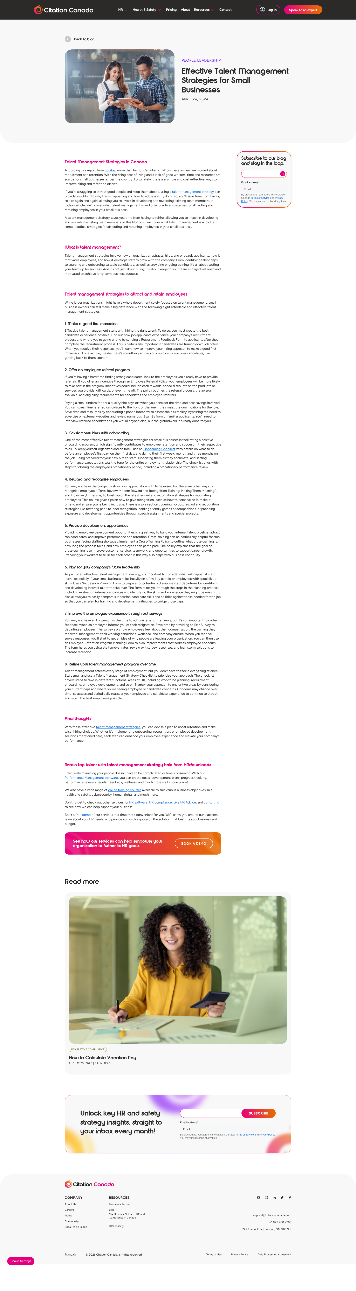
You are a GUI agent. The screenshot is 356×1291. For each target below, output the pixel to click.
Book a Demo (193, 843)
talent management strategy (193, 192)
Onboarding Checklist (159, 449)
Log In (272, 10)
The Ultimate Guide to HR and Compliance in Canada (127, 1216)
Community (72, 1221)
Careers (69, 1209)
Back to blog (84, 39)
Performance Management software (91, 778)
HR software (138, 802)
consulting (211, 802)
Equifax (110, 170)
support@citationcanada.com (272, 1215)
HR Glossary (116, 1226)
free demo (83, 815)
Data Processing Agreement (274, 1254)
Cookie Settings (21, 1261)
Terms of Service (260, 197)
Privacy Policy (267, 1134)
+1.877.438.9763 (280, 1222)
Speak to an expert (303, 10)
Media (68, 1215)
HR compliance (160, 802)
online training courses (124, 790)
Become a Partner (119, 1204)
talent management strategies (118, 727)
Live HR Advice (184, 802)
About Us (70, 1204)
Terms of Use (213, 1254)
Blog (112, 1209)
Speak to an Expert (76, 1226)
